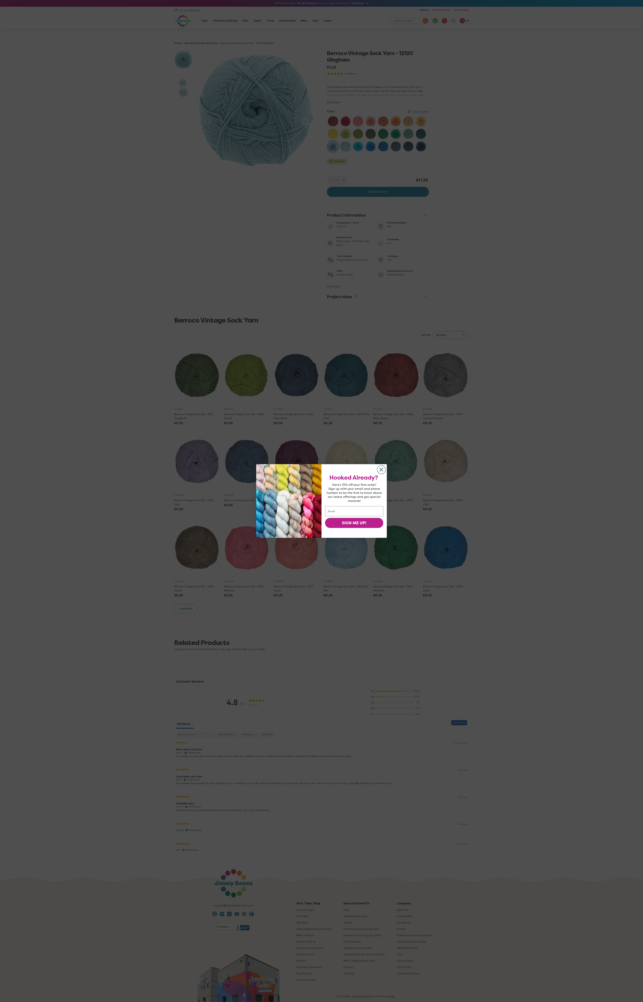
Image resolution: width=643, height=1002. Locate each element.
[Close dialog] (381, 470)
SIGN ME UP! (354, 523)
